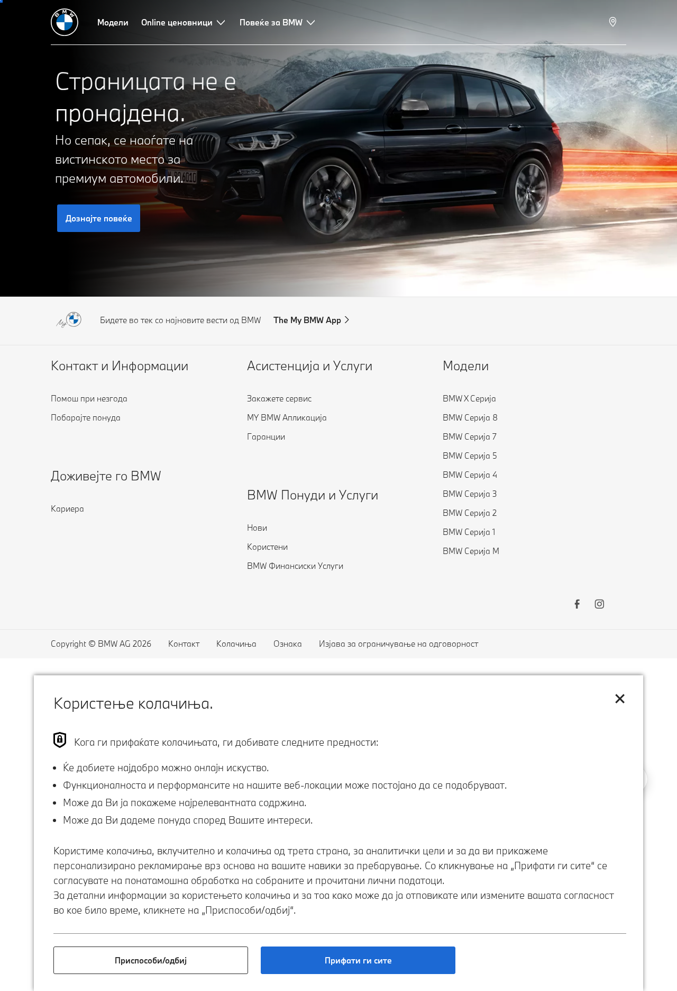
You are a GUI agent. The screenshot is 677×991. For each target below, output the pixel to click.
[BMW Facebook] (577, 605)
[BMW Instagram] (599, 605)
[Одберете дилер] (613, 22)
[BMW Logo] (64, 22)
